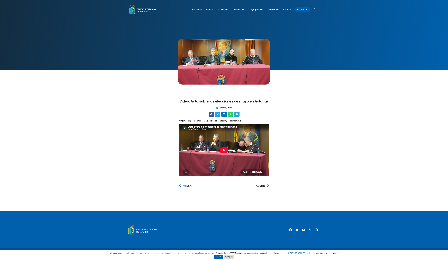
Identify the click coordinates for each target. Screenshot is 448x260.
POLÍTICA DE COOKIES (296, 253)
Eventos (210, 9)
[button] (314, 9)
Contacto (287, 9)
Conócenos (224, 9)
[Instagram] (316, 230)
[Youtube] (303, 230)
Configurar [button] (229, 257)
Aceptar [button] (218, 257)
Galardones (273, 9)
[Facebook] (291, 230)
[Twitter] (297, 230)
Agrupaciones (257, 9)
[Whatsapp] (310, 230)
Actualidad (196, 9)
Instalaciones (240, 9)
